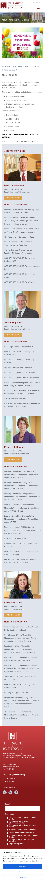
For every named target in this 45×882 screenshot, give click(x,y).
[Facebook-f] (16, 792)
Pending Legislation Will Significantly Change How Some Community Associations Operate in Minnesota (22, 530)
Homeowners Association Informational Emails (23, 836)
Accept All (22, 866)
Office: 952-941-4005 (10, 764)
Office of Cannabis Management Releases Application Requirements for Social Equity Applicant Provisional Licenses (21, 668)
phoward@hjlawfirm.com (19, 454)
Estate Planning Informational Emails (22, 829)
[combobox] (38, 2)
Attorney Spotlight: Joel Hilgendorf (18, 368)
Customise (22, 872)
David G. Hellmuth (14, 185)
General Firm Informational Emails (21, 832)
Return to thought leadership (15, 20)
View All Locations (9, 787)
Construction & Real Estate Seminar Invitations (22, 826)
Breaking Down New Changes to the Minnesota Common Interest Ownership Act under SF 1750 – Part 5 (22, 474)
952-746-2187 (16, 606)
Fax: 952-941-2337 (9, 769)
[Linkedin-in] (10, 792)
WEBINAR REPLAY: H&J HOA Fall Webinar (21, 378)
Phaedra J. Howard (14, 447)
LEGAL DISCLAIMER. (27, 757)
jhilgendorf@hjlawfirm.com (20, 329)
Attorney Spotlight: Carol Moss (16, 692)
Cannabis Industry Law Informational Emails (22, 818)
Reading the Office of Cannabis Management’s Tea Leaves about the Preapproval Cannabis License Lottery (19, 649)
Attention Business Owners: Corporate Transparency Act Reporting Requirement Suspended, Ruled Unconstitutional (21, 221)
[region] (22, 865)
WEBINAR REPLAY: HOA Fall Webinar (19, 282)
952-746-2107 (16, 189)
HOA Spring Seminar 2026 (15, 538)
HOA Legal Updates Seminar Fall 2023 (20, 347)
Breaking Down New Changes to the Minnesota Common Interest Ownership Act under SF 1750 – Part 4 (22, 485)
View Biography (13, 198)
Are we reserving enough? (15, 399)
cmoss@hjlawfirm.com (19, 609)
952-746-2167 (16, 326)
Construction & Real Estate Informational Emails (19, 822)
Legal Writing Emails (16, 843)
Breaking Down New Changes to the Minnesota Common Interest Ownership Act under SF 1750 (22, 519)
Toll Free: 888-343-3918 (11, 767)
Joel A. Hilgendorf (14, 322)
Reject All (22, 877)
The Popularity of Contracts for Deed (19, 237)
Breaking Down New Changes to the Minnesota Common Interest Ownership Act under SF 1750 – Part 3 (22, 496)
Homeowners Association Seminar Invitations (22, 840)
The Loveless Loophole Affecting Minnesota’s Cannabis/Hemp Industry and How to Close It (21, 715)
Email (7, 804)
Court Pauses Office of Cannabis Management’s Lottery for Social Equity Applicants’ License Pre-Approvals (20, 638)
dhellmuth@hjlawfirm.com (20, 192)
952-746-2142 (16, 451)
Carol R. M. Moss (13, 602)
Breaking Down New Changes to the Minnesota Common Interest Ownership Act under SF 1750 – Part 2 (22, 508)
